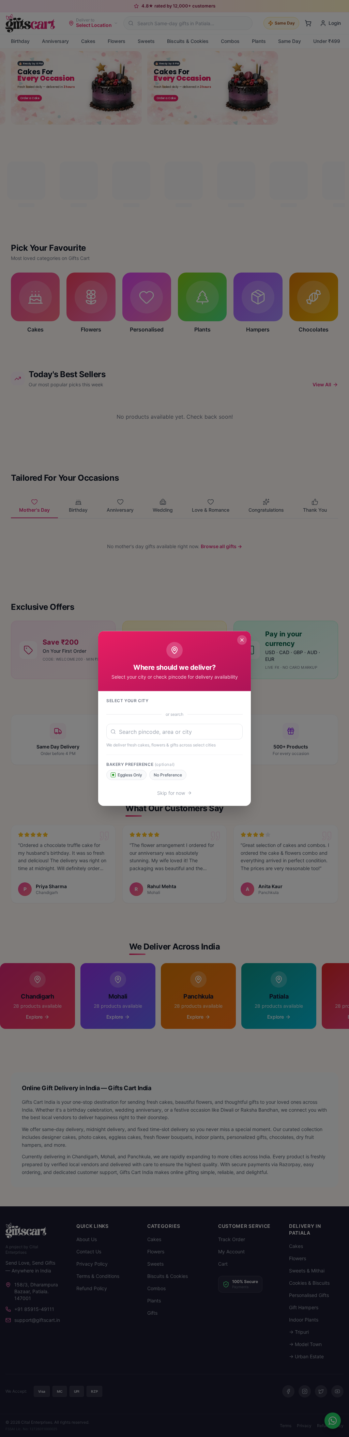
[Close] (242, 640)
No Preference (168, 774)
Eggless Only (130, 774)
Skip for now (171, 793)
